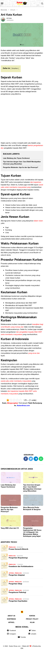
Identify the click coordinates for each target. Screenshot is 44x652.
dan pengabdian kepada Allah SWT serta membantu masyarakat (21, 333)
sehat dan (24, 205)
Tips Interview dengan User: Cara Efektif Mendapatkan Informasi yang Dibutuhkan (22, 162)
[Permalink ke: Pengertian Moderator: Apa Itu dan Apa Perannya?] (11, 500)
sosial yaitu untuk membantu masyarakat (16, 381)
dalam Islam (38, 220)
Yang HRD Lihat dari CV (10, 528)
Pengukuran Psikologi (17, 592)
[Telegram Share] (36, 458)
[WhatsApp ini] (41, 458)
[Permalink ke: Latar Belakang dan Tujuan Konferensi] (11, 477)
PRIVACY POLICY (32, 619)
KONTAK (32, 616)
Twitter (33, 630)
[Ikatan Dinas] (22, 3)
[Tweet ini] (31, 458)
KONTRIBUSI (11, 619)
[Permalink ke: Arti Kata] (3, 19)
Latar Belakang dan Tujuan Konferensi (16, 158)
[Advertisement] (22, 119)
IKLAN (32, 622)
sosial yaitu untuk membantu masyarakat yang (22, 185)
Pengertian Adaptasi (17, 575)
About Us (11, 616)
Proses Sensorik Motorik (18, 549)
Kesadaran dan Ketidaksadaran (21, 566)
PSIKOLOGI (12, 547)
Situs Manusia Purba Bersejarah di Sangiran (32, 508)
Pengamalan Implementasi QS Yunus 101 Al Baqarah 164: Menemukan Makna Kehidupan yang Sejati (32, 532)
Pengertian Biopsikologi (18, 558)
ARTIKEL (11, 573)
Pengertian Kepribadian (18, 601)
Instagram (12, 634)
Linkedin (33, 634)
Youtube (23, 637)
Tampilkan (15, 68)
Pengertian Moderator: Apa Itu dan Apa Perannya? (20, 167)
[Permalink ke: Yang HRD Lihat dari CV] (11, 520)
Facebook (12, 630)
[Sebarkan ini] (25, 458)
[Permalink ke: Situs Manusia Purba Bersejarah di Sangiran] (33, 500)
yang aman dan (34, 353)
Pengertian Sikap (15, 584)
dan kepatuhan (35, 182)
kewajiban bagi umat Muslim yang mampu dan (22, 325)
